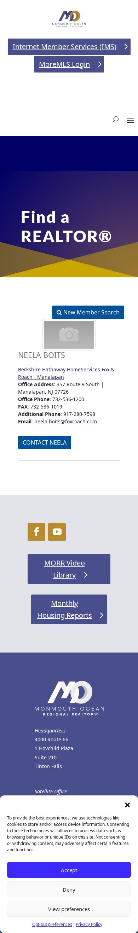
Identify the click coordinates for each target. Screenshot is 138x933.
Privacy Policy (89, 924)
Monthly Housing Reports (64, 609)
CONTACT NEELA (45, 442)
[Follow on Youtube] (57, 532)
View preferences (69, 908)
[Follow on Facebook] (36, 532)
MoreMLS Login (64, 64)
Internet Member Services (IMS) (64, 46)
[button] (127, 804)
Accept (69, 870)
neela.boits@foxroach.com (65, 421)
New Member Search (91, 312)
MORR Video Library (64, 569)
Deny (69, 889)
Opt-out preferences (52, 924)
